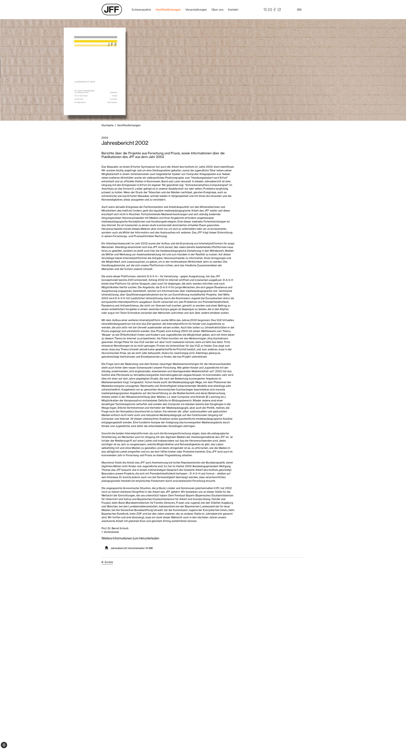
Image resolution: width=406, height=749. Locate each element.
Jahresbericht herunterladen (128, 548)
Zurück (109, 562)
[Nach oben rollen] (399, 742)
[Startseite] (112, 9)
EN (299, 9)
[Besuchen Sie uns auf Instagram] (279, 9)
